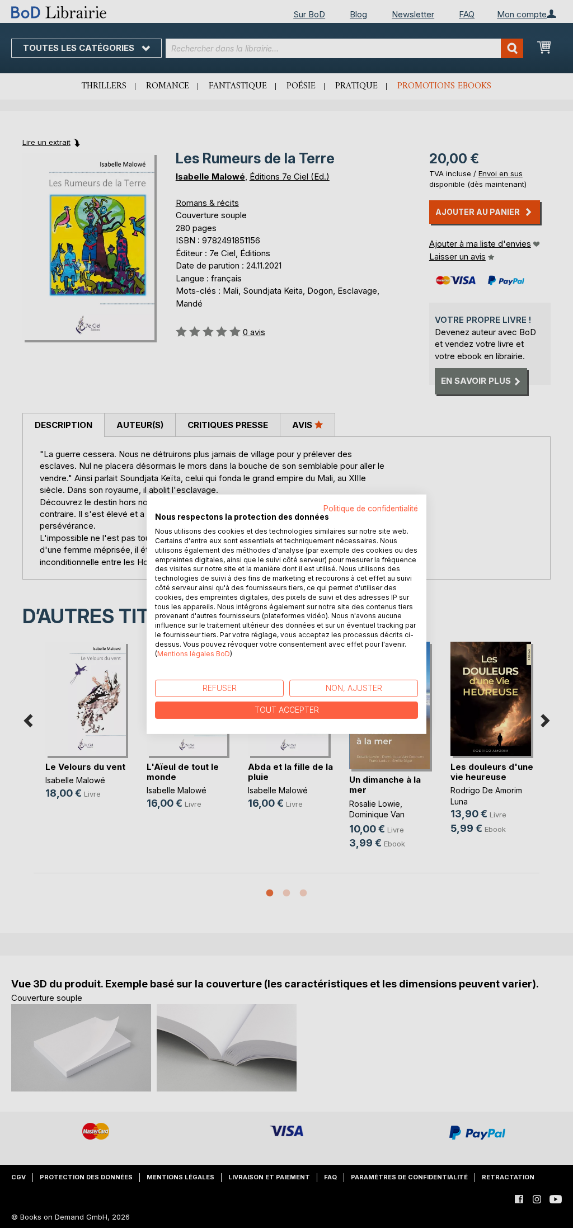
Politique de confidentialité (370, 508)
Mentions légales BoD (193, 653)
